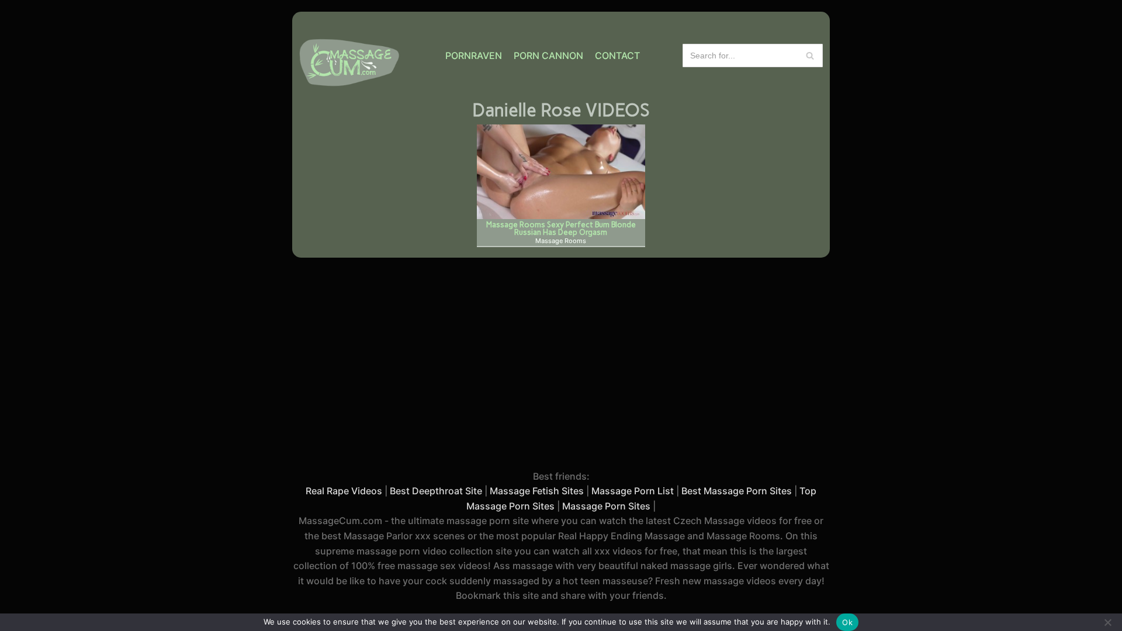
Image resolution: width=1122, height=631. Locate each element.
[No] (1107, 622)
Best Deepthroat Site (436, 491)
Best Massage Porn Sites (736, 491)
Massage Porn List (632, 491)
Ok (847, 622)
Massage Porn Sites (606, 506)
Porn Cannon (548, 55)
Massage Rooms (560, 241)
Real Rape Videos (344, 491)
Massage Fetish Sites (537, 491)
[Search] (810, 55)
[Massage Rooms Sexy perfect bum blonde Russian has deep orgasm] (561, 171)
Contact (617, 55)
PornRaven (473, 55)
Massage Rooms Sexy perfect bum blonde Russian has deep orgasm (561, 228)
